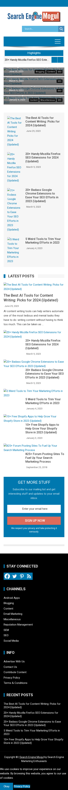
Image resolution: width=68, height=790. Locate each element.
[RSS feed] (29, 576)
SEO (59, 72)
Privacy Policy (12, 677)
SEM (6, 630)
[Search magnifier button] (61, 29)
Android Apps (12, 597)
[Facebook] (7, 576)
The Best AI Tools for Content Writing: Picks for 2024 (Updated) (42, 121)
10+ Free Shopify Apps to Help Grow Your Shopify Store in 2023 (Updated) (42, 428)
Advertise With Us (14, 661)
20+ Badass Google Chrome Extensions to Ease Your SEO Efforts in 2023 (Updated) (38, 59)
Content (51, 72)
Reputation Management (18, 624)
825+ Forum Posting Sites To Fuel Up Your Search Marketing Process (44, 457)
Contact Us (10, 667)
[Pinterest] (21, 576)
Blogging (40, 72)
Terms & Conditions (15, 683)
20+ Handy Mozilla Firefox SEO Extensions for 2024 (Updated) (42, 157)
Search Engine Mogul (32, 757)
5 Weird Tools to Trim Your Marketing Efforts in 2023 (43, 240)
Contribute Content (15, 672)
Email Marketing (13, 613)
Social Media (11, 640)
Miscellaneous (47, 100)
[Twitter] (14, 576)
